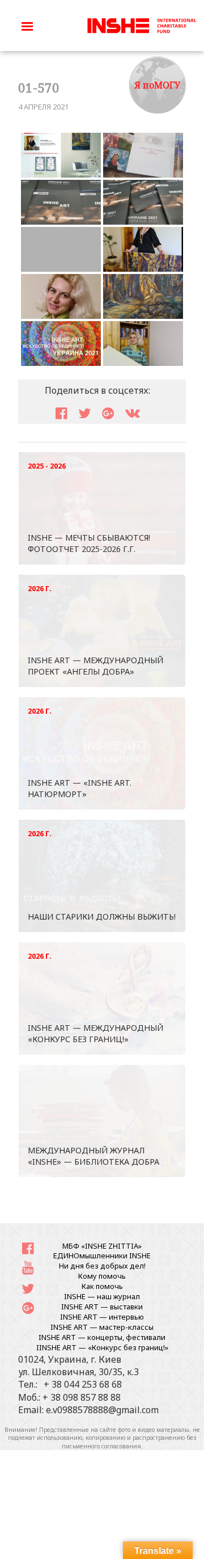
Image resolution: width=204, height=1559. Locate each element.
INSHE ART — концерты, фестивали (102, 1337)
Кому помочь (102, 1276)
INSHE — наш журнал (102, 1296)
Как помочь (102, 1286)
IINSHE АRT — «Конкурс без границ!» (102, 1347)
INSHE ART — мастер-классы (102, 1327)
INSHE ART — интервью (102, 1317)
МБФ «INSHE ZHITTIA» (102, 1246)
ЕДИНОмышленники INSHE (102, 1255)
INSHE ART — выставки (102, 1306)
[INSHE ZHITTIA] (141, 24)
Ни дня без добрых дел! (102, 1266)
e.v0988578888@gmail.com (102, 1410)
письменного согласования (101, 1446)
